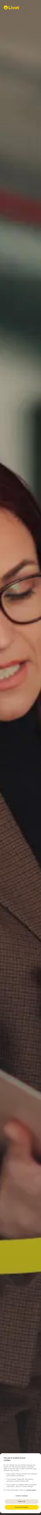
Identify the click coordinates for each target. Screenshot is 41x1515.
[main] (20, 1483)
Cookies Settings (22, 1496)
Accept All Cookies (21, 1507)
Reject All (21, 1501)
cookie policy (31, 1490)
